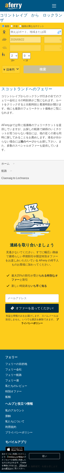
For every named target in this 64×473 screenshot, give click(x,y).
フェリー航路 (13, 375)
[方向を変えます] (59, 33)
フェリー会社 (13, 369)
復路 (7, 26)
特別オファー (13, 391)
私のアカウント (14, 410)
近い (44, 456)
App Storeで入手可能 (14, 449)
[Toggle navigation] (54, 6)
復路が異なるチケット (33, 26)
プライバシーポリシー (19, 432)
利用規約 (10, 427)
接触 (8, 416)
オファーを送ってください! (34, 308)
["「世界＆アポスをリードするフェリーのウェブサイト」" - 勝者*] (13, 5)
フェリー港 (12, 380)
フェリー (11, 357)
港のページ (27, 141)
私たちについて (14, 421)
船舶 (8, 397)
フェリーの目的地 (16, 364)
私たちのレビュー (16, 386)
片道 (15, 26)
